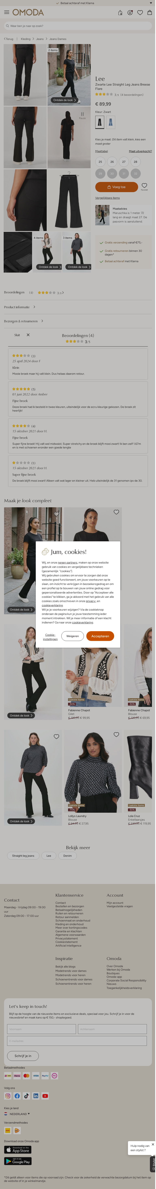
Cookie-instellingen (50, 637)
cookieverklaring (52, 605)
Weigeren (72, 636)
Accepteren (100, 636)
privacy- (91, 601)
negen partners (67, 562)
